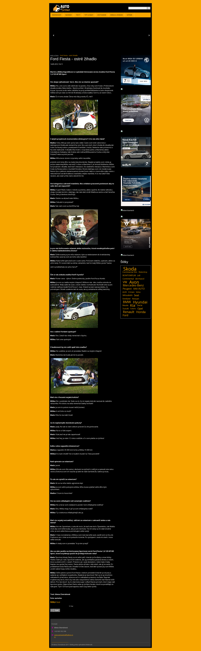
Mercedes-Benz (133, 285)
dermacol (139, 278)
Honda (141, 311)
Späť (57, 610)
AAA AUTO (139, 288)
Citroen (131, 292)
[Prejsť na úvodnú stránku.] (62, 10)
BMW (127, 302)
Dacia (139, 305)
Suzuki (126, 308)
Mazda (125, 305)
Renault (128, 311)
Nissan (135, 298)
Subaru (133, 308)
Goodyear (126, 298)
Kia (132, 305)
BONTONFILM (129, 275)
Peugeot (127, 288)
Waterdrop (143, 272)
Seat (136, 295)
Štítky (52, 602)
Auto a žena (54, 55)
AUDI (124, 292)
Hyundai (140, 302)
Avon (134, 282)
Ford (58, 602)
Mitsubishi (127, 295)
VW (125, 282)
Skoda (130, 268)
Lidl (138, 275)
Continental (128, 278)
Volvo (138, 292)
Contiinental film (129, 272)
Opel (140, 308)
